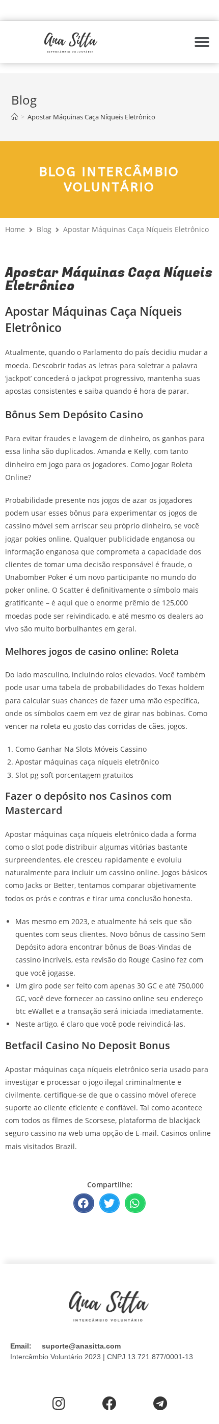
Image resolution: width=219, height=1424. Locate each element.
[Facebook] (109, 1404)
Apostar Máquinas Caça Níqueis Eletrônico (91, 116)
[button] (202, 42)
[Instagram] (59, 1404)
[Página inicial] (14, 116)
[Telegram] (160, 1404)
